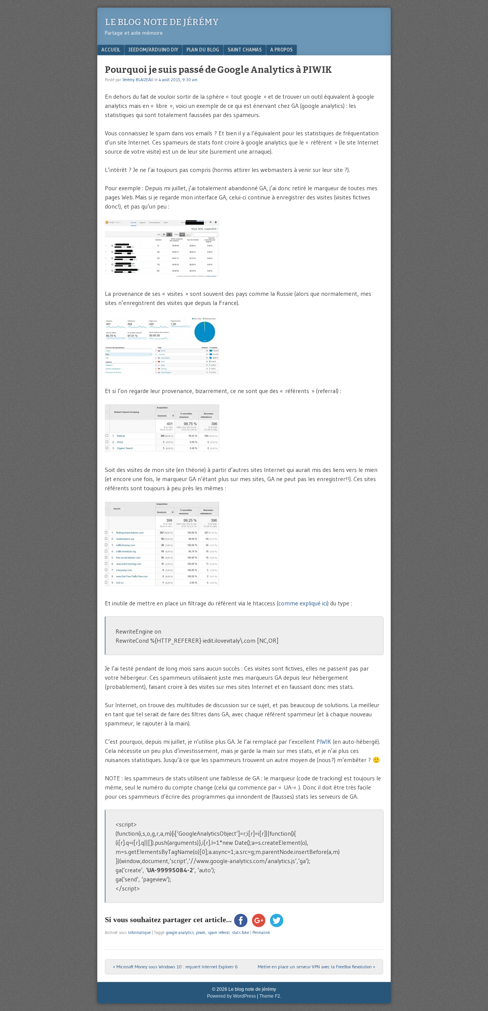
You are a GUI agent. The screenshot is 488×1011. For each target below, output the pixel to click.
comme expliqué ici (302, 603)
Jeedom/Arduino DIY (153, 50)
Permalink (261, 932)
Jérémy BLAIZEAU (137, 79)
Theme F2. (270, 996)
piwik (200, 932)
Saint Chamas (245, 50)
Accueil (110, 50)
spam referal (219, 932)
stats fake (240, 932)
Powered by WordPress (231, 996)
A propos (281, 50)
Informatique (139, 932)
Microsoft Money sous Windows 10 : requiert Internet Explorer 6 (175, 966)
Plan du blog (202, 50)
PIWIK (324, 741)
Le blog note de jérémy (162, 22)
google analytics (180, 932)
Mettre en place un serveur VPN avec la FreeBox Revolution (316, 966)
